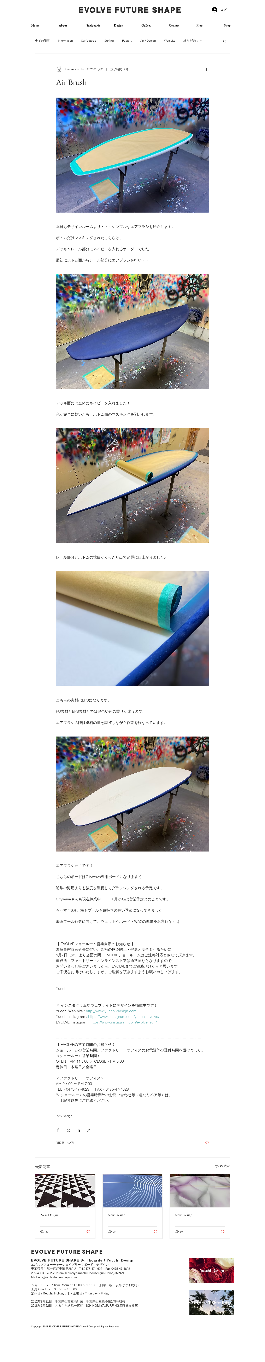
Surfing (109, 40)
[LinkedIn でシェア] (78, 1130)
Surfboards (88, 40)
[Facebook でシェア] (58, 1130)
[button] (224, 40)
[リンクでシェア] (88, 1130)
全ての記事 (42, 40)
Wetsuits (169, 40)
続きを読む (190, 40)
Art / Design (148, 40)
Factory (127, 40)
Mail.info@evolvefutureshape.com (54, 1277)
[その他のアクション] (206, 69)
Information (65, 40)
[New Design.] (65, 1190)
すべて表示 (222, 1166)
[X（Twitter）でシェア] (68, 1130)
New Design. (49, 1214)
